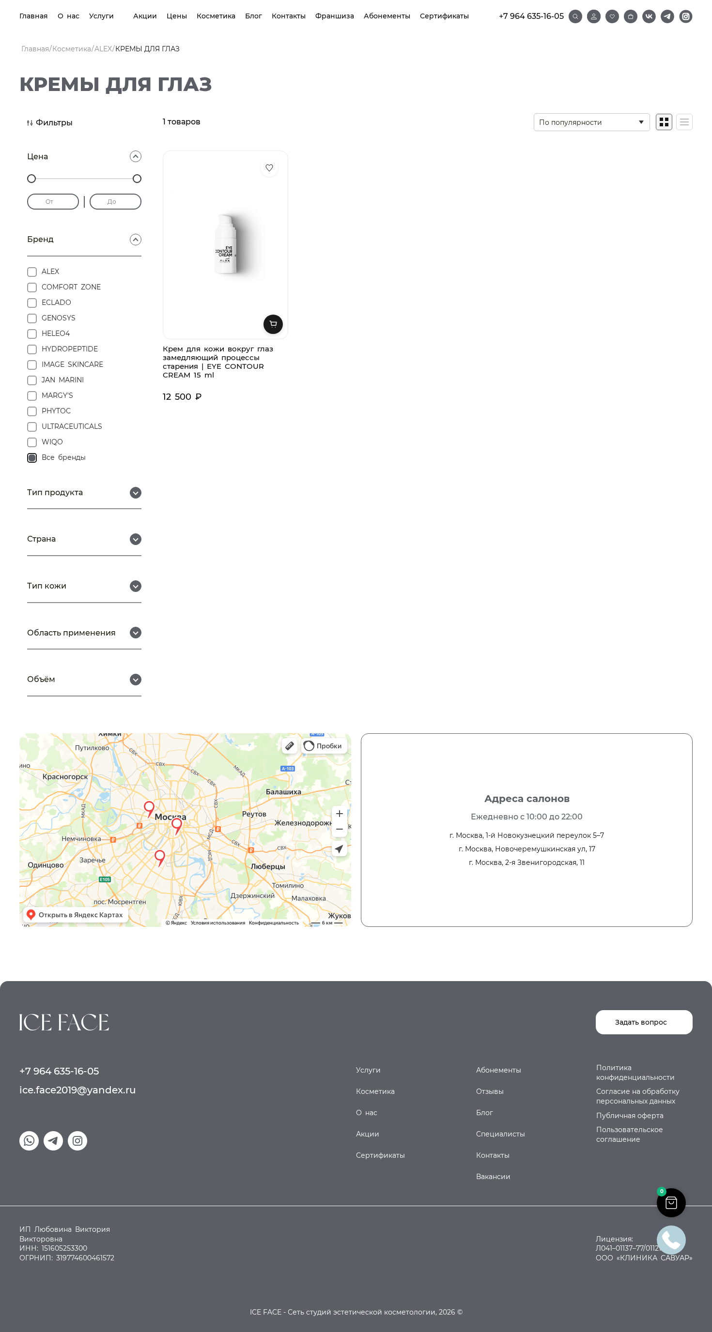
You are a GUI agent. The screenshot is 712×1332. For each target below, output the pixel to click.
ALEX (103, 49)
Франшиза (334, 16)
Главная (33, 16)
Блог (253, 16)
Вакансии (493, 1176)
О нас (68, 16)
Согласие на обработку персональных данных (638, 1096)
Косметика (216, 16)
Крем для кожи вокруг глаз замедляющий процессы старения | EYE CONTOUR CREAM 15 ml (218, 361)
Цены (177, 16)
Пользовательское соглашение (629, 1134)
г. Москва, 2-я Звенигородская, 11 (527, 862)
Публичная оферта (630, 1115)
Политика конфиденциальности (635, 1072)
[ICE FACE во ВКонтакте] (649, 16)
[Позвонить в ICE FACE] (671, 1239)
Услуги (101, 16)
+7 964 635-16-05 (531, 16)
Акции (145, 16)
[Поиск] (575, 16)
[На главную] (64, 1021)
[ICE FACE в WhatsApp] (29, 1140)
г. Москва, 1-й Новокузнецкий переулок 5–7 (526, 835)
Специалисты (500, 1134)
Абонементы (387, 16)
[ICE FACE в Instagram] (686, 16)
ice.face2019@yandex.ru (77, 1090)
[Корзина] (630, 16)
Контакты (289, 16)
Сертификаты (444, 16)
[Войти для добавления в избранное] (269, 168)
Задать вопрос (641, 1022)
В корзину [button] (273, 324)
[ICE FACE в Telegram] (667, 16)
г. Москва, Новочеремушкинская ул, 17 (527, 849)
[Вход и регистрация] (594, 16)
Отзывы (490, 1091)
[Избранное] (612, 16)
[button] (671, 1202)
